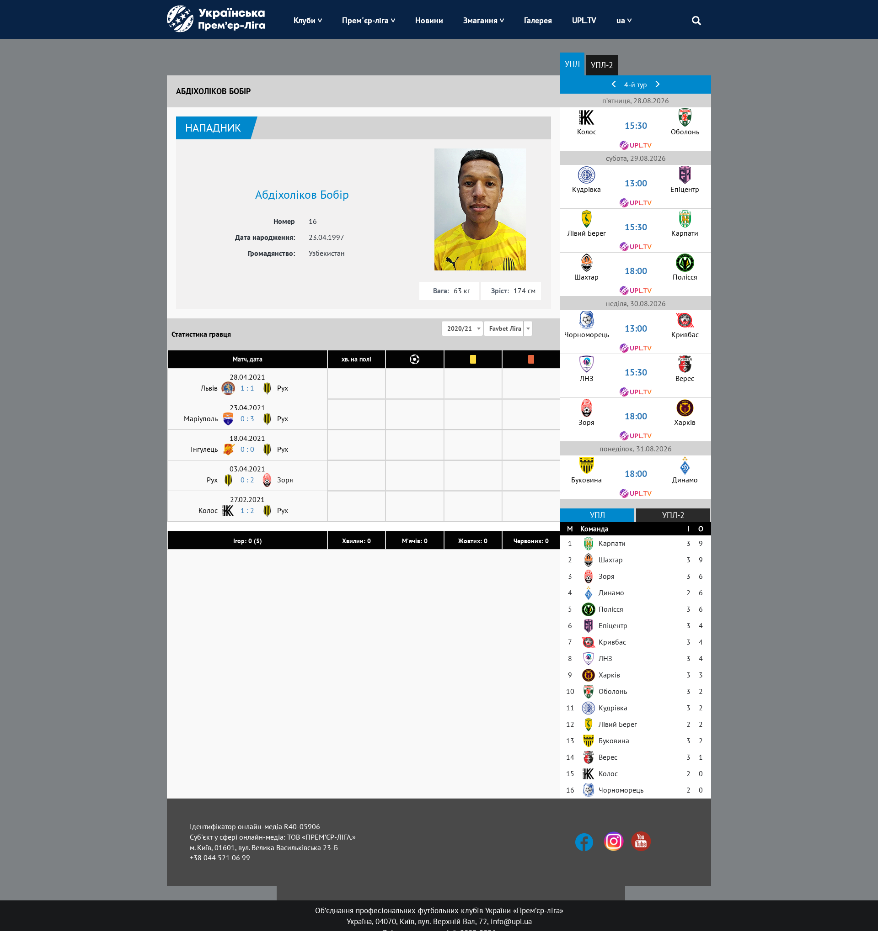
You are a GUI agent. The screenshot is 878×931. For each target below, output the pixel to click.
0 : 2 (247, 479)
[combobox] (462, 328)
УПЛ (572, 63)
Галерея (538, 20)
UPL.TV (584, 20)
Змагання (480, 20)
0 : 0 (247, 449)
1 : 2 (247, 510)
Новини (429, 20)
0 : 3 (247, 418)
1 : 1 (247, 387)
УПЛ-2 (602, 65)
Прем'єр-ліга (365, 20)
